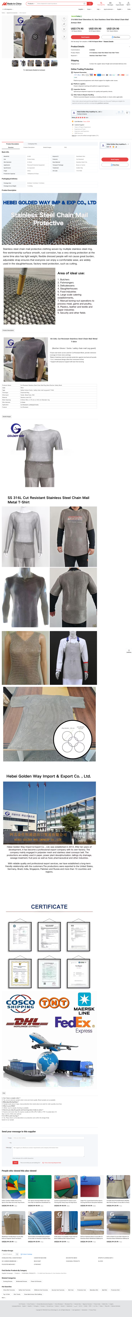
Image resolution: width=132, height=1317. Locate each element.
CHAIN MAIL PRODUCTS (73, 1261)
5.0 (108, 147)
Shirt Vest (71, 1290)
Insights (111, 1304)
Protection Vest (81, 1290)
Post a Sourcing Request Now (51, 1163)
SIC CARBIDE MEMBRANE (9, 1261)
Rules (129, 9)
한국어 (80, 1306)
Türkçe (101, 1306)
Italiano (57, 1306)
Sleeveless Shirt (94, 1290)
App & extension (108, 9)
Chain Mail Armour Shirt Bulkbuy (33, 1294)
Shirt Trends (17, 1294)
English (24, 1306)
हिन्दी (90, 1306)
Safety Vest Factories (24, 1290)
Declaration (84, 1310)
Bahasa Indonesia (115, 1306)
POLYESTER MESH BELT (8, 1264)
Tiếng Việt (107, 1306)
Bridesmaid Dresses (21, 1281)
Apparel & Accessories (12, 12)
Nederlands (69, 1306)
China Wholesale (59, 1304)
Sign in (128, 5)
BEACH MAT (37, 1261)
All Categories (8, 9)
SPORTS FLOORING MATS (105, 1258)
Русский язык (50, 1306)
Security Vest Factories (58, 1290)
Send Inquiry (85, 37)
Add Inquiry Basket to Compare (35, 70)
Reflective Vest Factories (41, 1290)
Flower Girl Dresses (36, 1281)
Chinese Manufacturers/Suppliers (45, 1304)
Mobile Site (105, 1304)
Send (15, 1162)
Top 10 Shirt (6, 1294)
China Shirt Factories (9, 1290)
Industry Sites (77, 1304)
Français (42, 1306)
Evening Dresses (7, 1281)
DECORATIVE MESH (71, 1258)
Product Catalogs (27, 1254)
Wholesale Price (68, 1304)
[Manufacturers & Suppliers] (11, 4)
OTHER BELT (37, 1264)
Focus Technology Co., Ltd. (54, 1310)
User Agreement (76, 1310)
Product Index (97, 1304)
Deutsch (63, 1306)
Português (36, 1306)
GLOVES (100, 1261)
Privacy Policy (92, 1310)
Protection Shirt (115, 1290)
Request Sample (108, 41)
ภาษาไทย (95, 1306)
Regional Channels (87, 1304)
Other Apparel (22, 12)
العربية (75, 1306)
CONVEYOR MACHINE (40, 1258)
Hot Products (22, 1304)
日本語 (85, 1306)
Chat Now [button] (117, 37)
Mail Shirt (104, 1290)
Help (98, 9)
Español (30, 1306)
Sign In (74, 135)
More (3, 1297)
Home (3, 12)
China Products (31, 1304)
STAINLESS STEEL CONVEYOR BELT (12, 1258)
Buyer (89, 9)
